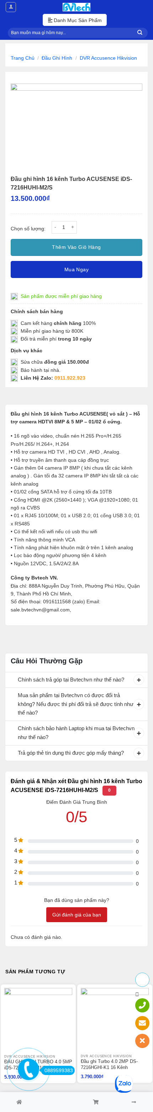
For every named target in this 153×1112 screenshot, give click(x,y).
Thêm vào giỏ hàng (76, 247)
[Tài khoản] (11, 7)
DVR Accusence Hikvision (108, 58)
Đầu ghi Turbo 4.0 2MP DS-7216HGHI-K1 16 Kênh (109, 1064)
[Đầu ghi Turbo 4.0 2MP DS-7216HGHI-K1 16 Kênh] (115, 1021)
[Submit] (140, 33)
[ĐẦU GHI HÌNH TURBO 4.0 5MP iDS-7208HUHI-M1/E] (38, 1021)
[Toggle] (11, 680)
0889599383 (58, 1070)
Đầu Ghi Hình (57, 58)
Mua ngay (76, 269)
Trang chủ (23, 58)
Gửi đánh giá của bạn (76, 915)
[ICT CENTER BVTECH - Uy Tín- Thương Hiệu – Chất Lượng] (76, 7)
